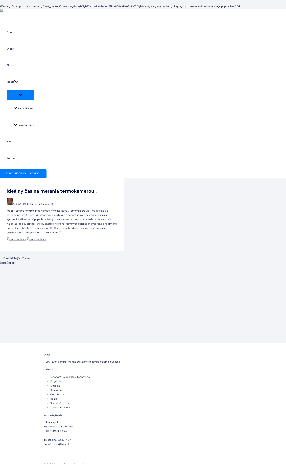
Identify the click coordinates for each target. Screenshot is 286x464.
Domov (11, 32)
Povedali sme (26, 125)
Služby (11, 65)
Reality (54, 398)
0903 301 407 (62, 439)
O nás (10, 48)
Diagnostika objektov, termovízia (70, 376)
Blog (9, 141)
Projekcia (55, 381)
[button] (16, 82)
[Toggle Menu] (20, 95)
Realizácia (56, 390)
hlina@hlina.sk (62, 444)
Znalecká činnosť (60, 407)
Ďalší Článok (9, 262)
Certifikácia (57, 394)
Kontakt (12, 158)
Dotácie (55, 385)
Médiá (10, 81)
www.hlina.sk (15, 232)
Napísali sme (25, 108)
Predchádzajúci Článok (15, 258)
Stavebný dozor (59, 403)
